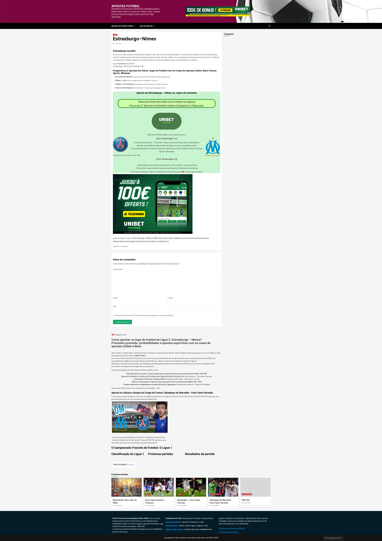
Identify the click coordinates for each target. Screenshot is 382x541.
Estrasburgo (124, 246)
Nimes (118, 246)
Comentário (118, 269)
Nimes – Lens (121, 80)
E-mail (170, 298)
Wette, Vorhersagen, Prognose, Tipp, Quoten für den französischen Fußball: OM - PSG (167, 382)
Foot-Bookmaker (242, 524)
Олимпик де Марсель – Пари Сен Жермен (166, 384)
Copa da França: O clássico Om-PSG (126, 155)
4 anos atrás (150, 505)
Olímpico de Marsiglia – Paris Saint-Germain (167, 379)
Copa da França (214, 494)
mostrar (130, 464)
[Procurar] (269, 26)
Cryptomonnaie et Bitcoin (229, 532)
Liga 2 (115, 35)
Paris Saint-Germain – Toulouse (148, 142)
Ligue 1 (116, 494)
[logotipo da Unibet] (167, 128)
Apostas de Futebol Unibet (122, 26)
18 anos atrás (118, 43)
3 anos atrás (118, 505)
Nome (115, 298)
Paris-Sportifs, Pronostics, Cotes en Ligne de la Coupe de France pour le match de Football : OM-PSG (166, 374)
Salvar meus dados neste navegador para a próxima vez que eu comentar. (144, 315)
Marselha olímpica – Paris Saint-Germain (166, 376)
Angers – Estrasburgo (125, 84)
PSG (139, 526)
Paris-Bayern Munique (139, 172)
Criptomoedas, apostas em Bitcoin (232, 528)
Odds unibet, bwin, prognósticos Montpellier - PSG (140, 388)
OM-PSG (246, 500)
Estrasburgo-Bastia (124, 77)
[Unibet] (152, 204)
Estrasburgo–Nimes (142, 238)
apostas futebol (125, 6)
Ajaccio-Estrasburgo (124, 88)
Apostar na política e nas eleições (231, 518)
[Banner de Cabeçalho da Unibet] (217, 11)
